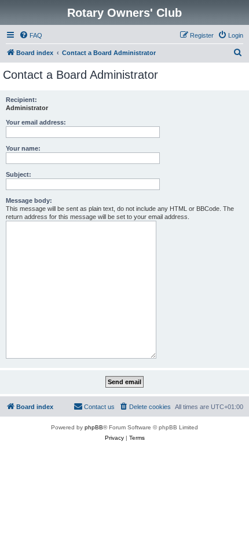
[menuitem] (30, 35)
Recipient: (21, 99)
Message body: (29, 200)
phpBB (94, 427)
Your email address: (36, 122)
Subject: (18, 174)
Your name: (23, 148)
